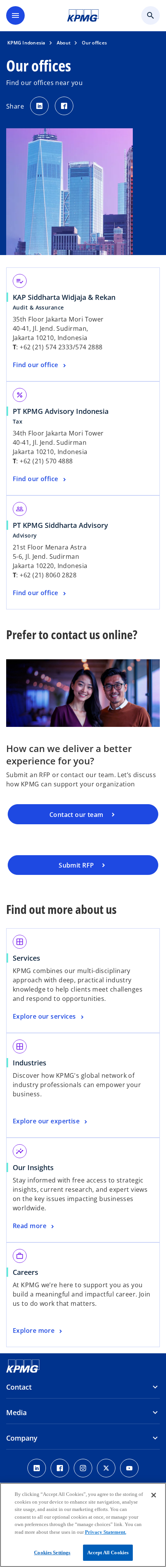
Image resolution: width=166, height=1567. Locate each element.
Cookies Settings (52, 1552)
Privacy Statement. (105, 1532)
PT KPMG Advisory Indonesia (63, 411)
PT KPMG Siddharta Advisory (63, 525)
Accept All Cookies (108, 1552)
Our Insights (36, 1167)
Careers (28, 1272)
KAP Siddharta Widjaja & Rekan (67, 297)
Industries (32, 1062)
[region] (83, 1525)
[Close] (153, 1495)
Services (29, 958)
